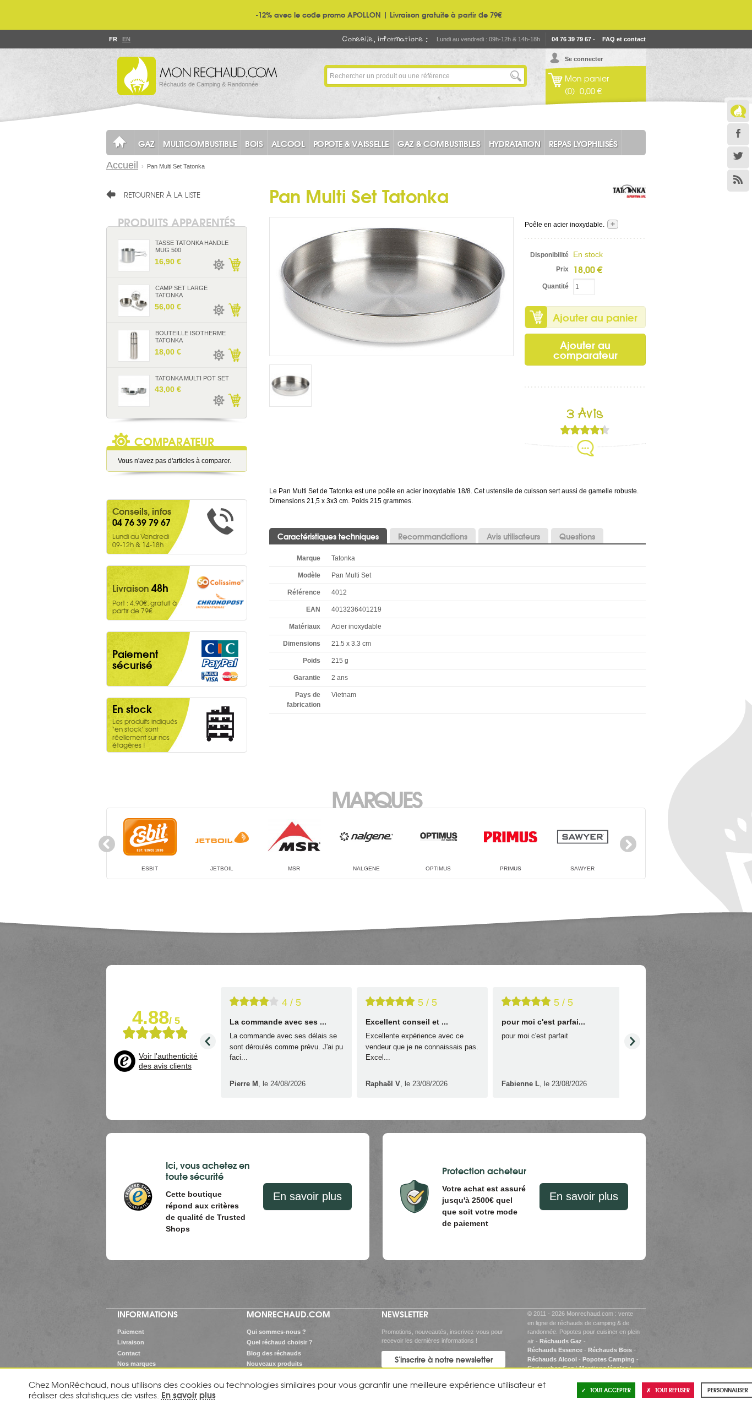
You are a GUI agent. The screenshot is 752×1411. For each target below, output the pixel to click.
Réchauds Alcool (552, 1359)
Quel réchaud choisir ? (280, 1342)
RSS (738, 181)
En (126, 39)
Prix (562, 269)
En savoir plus (307, 1196)
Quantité (555, 286)
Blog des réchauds (274, 1353)
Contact (128, 1353)
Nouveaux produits (274, 1363)
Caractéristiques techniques (328, 536)
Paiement (130, 1331)
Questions (577, 536)
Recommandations (432, 536)
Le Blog (738, 111)
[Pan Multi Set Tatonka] (391, 286)
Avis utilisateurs (513, 536)
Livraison (130, 1342)
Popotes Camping (608, 1359)
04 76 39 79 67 (571, 39)
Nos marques (136, 1363)
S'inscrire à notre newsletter (444, 1359)
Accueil (122, 165)
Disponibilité (549, 255)
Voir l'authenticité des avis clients (168, 1061)
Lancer (516, 76)
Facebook (738, 134)
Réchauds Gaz (561, 1341)
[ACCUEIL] (120, 142)
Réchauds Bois (610, 1350)
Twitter (738, 157)
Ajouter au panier (595, 317)
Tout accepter (610, 1390)
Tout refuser (672, 1390)
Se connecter (584, 59)
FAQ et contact (624, 39)
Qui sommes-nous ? (276, 1331)
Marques (376, 798)
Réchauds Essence (554, 1350)
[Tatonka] (629, 200)
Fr (113, 39)
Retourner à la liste (162, 194)
